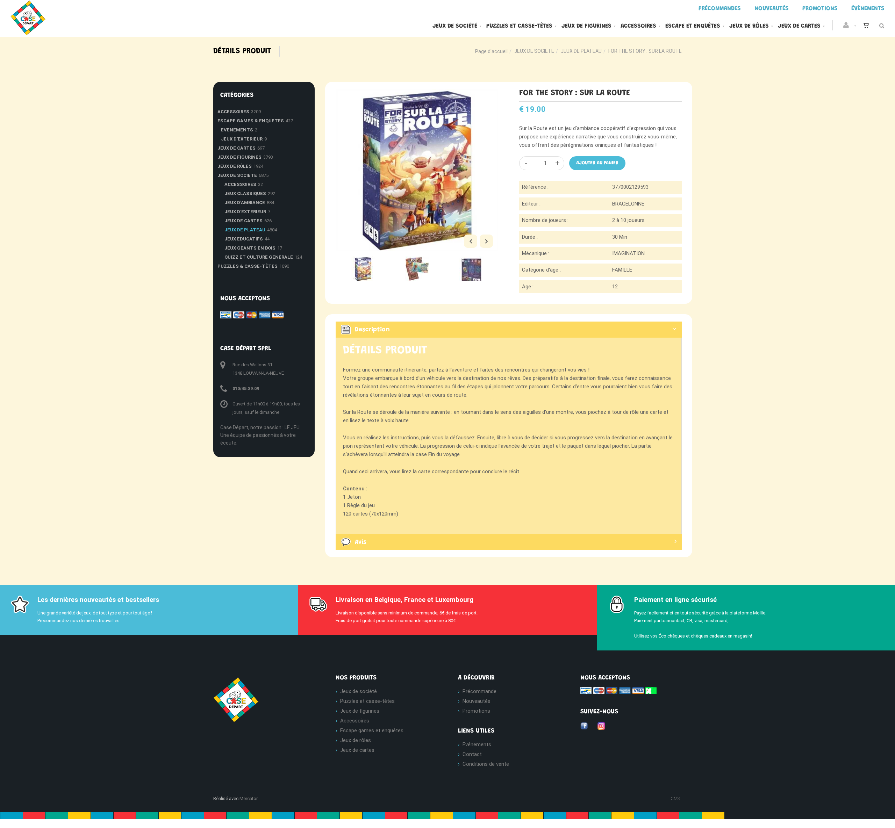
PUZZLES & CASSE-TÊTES (247, 266)
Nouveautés (477, 701)
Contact (472, 754)
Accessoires (638, 26)
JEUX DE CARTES (236, 148)
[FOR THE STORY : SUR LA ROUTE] (417, 94)
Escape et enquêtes (692, 26)
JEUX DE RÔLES (234, 166)
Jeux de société (454, 26)
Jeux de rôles (749, 26)
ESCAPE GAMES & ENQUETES (250, 120)
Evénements (477, 744)
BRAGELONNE (628, 204)
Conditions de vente (486, 764)
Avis (360, 542)
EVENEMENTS (237, 129)
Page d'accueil (491, 51)
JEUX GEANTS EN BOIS (249, 248)
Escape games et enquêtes (371, 730)
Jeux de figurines (586, 26)
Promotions (476, 711)
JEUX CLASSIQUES (245, 193)
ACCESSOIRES (233, 111)
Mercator (248, 798)
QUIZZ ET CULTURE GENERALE (258, 257)
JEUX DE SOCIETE (534, 51)
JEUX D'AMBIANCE (244, 202)
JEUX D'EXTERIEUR (242, 139)
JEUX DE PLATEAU (581, 51)
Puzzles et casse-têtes (519, 26)
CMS (675, 798)
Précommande (479, 691)
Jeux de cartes (799, 26)
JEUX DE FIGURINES (239, 157)
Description (372, 330)
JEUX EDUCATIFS (243, 239)
